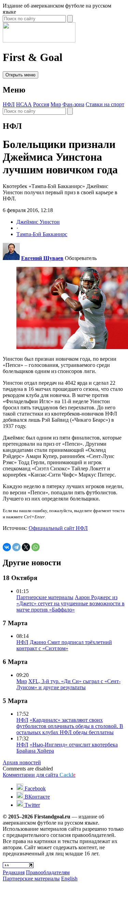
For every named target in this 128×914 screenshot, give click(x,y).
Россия (41, 104)
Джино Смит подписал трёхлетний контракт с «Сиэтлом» (64, 645)
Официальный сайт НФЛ (58, 528)
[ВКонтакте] (7, 547)
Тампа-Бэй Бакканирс (41, 234)
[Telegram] (16, 547)
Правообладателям (48, 872)
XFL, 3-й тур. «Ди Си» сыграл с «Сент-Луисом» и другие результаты (68, 684)
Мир (56, 104)
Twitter (31, 805)
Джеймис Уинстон (38, 222)
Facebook (34, 788)
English (69, 878)
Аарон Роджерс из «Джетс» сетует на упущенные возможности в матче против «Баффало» (70, 603)
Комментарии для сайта (39, 775)
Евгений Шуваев (42, 258)
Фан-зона (73, 104)
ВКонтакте (36, 797)
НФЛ (9, 104)
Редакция (14, 872)
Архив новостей (22, 762)
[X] (26, 547)
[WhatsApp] (35, 547)
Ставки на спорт (105, 104)
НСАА (24, 104)
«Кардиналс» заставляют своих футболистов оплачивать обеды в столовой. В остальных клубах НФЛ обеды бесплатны (69, 726)
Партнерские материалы (44, 597)
